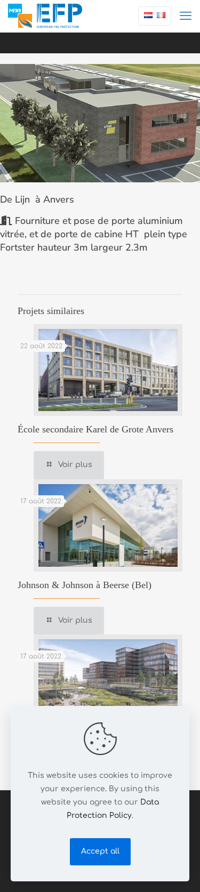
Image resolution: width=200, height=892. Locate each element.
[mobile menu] (186, 16)
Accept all (100, 851)
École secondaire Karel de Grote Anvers (95, 429)
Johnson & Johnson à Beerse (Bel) (84, 585)
